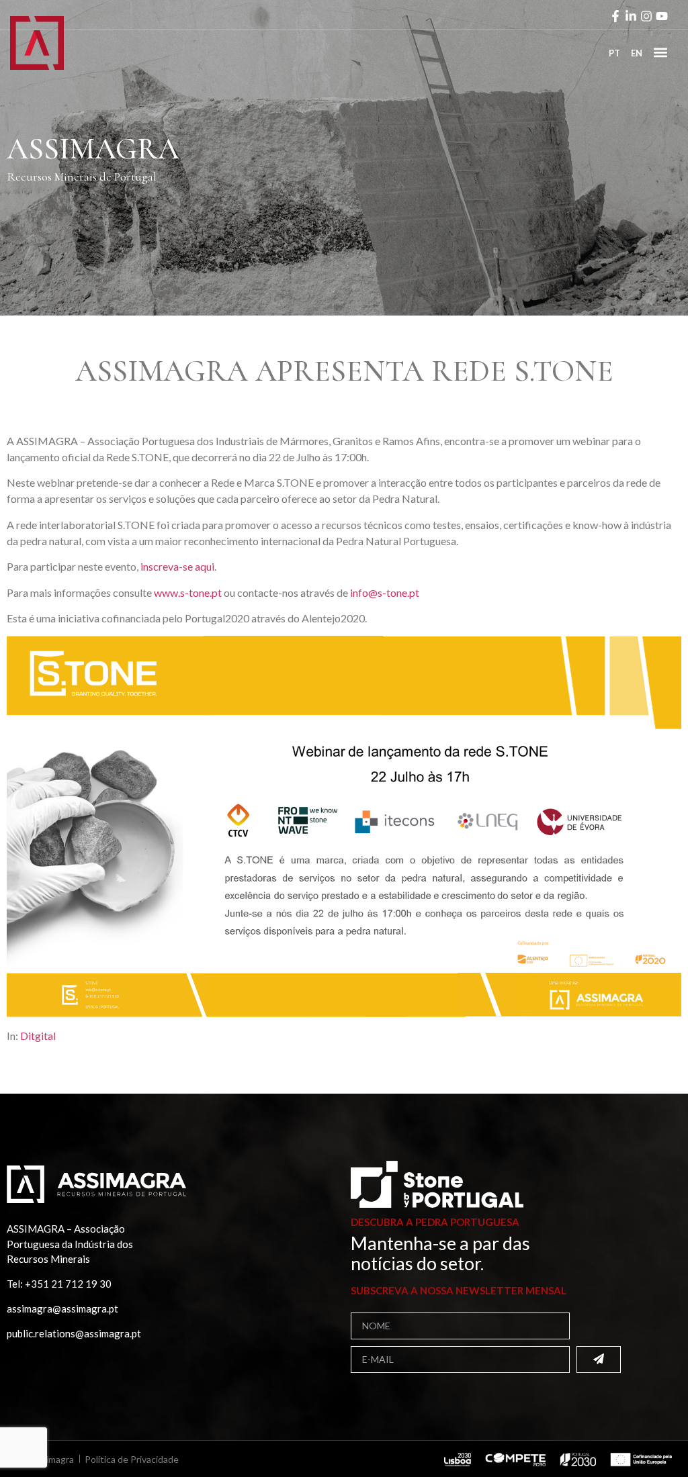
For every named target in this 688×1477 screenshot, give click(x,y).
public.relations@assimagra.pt (74, 1333)
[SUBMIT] (598, 1359)
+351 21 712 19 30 (68, 1284)
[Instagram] (646, 16)
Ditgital (38, 1035)
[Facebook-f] (615, 16)
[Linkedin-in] (631, 16)
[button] (660, 52)
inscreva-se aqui (177, 566)
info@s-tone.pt (384, 592)
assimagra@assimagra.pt (62, 1308)
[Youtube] (662, 16)
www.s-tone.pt (188, 592)
